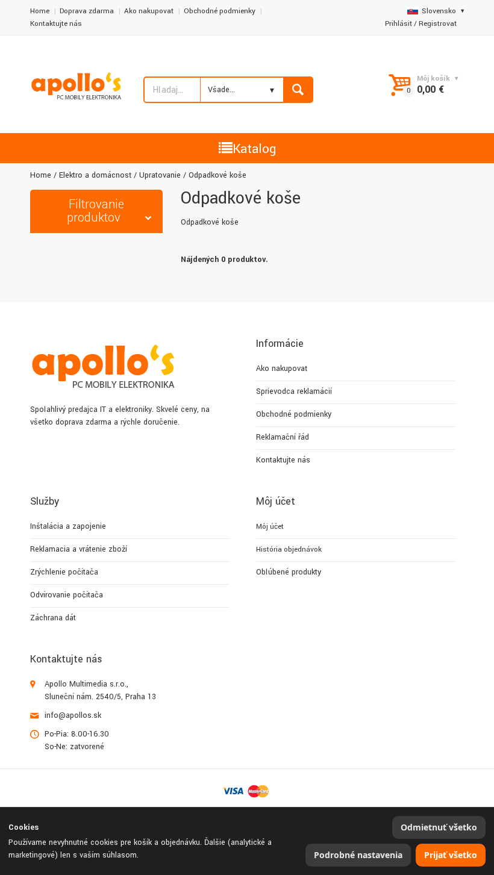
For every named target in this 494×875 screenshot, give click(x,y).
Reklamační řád (282, 437)
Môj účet (270, 527)
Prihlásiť (398, 24)
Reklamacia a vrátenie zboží (78, 549)
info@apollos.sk (73, 715)
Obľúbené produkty (288, 572)
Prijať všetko (450, 855)
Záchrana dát (53, 617)
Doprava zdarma (87, 11)
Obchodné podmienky (219, 11)
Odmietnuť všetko (439, 827)
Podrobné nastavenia (358, 855)
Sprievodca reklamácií (294, 391)
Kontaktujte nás (56, 24)
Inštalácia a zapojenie (68, 526)
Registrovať (438, 24)
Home (39, 11)
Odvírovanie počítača (66, 595)
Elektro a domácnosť (95, 175)
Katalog (254, 149)
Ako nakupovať (149, 11)
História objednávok (289, 549)
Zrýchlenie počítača (64, 572)
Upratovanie (160, 175)
